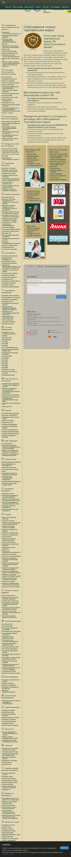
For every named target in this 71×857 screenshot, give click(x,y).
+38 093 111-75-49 (33, 234)
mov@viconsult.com (35, 200)
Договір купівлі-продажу (10, 725)
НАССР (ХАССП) (7, 338)
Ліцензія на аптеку (8, 521)
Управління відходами (9, 424)
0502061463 (33, 332)
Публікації (65, 7)
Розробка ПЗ (6, 789)
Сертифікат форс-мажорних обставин (11, 654)
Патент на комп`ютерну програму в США (10, 139)
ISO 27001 (5, 360)
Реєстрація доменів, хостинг (8, 773)
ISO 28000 (5, 368)
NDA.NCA (5, 156)
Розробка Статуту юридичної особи (8, 637)
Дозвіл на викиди (8, 420)
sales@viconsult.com (59, 9)
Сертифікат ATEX (7, 301)
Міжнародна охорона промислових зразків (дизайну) (9, 128)
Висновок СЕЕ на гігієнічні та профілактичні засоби (10, 212)
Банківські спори (7, 829)
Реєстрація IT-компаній (9, 148)
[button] (58, 187)
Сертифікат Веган (8, 285)
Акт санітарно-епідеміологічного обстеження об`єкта (9, 812)
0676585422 (33, 330)
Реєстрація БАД (7, 443)
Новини (38, 7)
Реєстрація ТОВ (7, 624)
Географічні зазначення (58, 161)
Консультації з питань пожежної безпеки (9, 807)
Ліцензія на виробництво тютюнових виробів (10, 568)
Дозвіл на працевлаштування (8, 691)
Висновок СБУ (6, 233)
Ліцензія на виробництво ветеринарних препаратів (10, 584)
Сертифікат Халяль (8, 275)
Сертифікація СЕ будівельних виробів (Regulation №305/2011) (9, 308)
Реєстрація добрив (8, 227)
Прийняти (64, 848)
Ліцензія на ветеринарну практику (10, 544)
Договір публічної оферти (58, 179)
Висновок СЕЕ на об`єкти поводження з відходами (10, 216)
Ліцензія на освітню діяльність (8, 548)
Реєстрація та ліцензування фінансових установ (11, 658)
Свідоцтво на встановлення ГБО (11, 403)
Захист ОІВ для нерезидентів (7, 100)
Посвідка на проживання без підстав (10, 687)
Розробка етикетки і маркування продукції (9, 189)
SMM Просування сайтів (10, 782)
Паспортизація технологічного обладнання (7, 478)
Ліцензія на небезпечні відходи (10, 530)
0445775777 (53, 330)
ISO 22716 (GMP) (7, 356)
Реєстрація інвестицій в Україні (10, 651)
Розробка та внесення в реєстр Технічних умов (10, 170)
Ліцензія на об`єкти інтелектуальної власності (11, 55)
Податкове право (7, 832)
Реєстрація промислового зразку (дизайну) (10, 87)
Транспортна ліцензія (9, 554)
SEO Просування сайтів (9, 780)
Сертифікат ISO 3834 (8, 322)
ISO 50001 (5, 362)
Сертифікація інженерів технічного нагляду (10, 749)
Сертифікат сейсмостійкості (11, 281)
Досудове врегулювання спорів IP (10, 36)
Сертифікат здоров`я (9, 283)
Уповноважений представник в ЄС (8, 317)
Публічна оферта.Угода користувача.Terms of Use (10, 151)
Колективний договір (9, 721)
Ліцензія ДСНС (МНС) (9, 542)
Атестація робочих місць (10, 469)
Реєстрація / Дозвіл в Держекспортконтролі (9, 616)
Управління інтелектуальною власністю (11, 33)
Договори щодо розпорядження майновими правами (9, 40)
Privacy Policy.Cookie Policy (10, 154)
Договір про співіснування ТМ (11, 59)
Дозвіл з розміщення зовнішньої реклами (9, 786)
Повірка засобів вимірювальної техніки (10, 737)
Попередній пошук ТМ (9, 79)
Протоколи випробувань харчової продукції (10, 496)
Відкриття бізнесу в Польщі (11, 673)
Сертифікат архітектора (10, 752)
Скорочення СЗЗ (7, 422)
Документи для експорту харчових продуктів (10, 598)
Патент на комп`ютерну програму (10, 90)
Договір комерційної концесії (9, 714)
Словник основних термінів (56, 171)
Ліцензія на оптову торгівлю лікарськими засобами (11, 523)
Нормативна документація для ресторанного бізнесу (11, 179)
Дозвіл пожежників (8, 805)
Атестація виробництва (10, 347)
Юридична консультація (10, 838)
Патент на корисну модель (11, 83)
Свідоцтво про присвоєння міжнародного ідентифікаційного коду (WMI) (10, 399)
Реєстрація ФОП (7, 626)
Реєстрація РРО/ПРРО (9, 671)
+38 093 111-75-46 (33, 163)
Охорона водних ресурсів (10, 431)
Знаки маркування (56, 174)
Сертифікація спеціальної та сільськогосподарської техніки (10, 385)
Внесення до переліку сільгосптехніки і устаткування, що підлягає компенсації (11, 391)
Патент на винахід (8, 81)
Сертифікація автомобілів (10, 395)
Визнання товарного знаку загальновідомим (59, 156)
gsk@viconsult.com (34, 235)
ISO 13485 (5, 343)
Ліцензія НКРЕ (6, 536)
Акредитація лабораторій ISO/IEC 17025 (10, 350)
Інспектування (7, 762)
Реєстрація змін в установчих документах (10, 640)
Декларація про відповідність (7, 258)
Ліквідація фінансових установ (9, 661)
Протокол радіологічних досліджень (10, 509)
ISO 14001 (5, 341)
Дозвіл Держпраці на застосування (9, 464)
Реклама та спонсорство (58, 175)
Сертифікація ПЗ (7, 279)
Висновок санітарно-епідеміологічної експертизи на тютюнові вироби (10, 201)
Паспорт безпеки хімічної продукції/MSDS (10, 186)
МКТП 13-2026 (54, 152)
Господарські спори (8, 825)
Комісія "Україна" (8, 113)
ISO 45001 (5, 345)
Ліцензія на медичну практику (9, 518)
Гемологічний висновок (10, 245)
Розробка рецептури (8, 173)
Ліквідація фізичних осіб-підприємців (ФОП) (10, 665)
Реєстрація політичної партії (11, 631)
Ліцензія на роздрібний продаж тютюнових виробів (11, 572)
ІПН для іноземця (8, 683)
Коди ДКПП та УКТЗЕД (9, 222)
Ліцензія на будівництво (10, 533)
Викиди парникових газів (10, 433)
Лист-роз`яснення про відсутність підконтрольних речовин (11, 612)
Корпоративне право (9, 831)
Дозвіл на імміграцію (9, 685)
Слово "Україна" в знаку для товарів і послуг (58, 163)
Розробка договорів (8, 710)
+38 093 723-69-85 (33, 199)
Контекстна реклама (9, 778)
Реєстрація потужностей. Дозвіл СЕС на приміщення (11, 799)
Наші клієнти (29, 7)
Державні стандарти (9, 168)
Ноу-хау (4, 44)
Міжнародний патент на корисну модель (10, 135)
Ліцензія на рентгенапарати (11, 556)
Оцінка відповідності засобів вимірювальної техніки (9, 733)
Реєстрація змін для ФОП (10, 647)
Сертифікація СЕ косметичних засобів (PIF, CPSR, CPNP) (10, 313)
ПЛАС (4, 471)
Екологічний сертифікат (10, 273)
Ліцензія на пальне (8, 581)
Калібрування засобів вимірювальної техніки (10, 740)
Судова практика (7, 836)
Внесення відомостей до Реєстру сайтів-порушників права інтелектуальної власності (11, 64)
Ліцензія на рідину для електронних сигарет (9, 578)
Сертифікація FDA (8, 323)
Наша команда (18, 7)
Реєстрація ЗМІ (7, 95)
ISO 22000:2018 (6, 339)
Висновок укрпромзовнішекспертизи (11, 242)
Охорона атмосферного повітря (10, 427)
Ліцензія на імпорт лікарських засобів (8, 526)
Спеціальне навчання (9, 467)
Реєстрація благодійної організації (9, 634)
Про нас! (8, 7)
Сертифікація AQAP (8, 375)
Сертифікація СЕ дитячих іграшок (10, 304)
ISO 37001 (5, 364)
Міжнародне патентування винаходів (11, 124)
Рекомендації (55, 7)
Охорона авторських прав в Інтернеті (11, 105)
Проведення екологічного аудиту (10, 417)
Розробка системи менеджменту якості (9, 333)
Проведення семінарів (9, 760)
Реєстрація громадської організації (10, 628)
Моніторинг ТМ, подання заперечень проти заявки (10, 46)
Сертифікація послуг (9, 261)
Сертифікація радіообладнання (8, 224)
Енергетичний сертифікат (10, 287)
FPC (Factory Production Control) (9, 372)
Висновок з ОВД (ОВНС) (9, 415)
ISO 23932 (5, 366)
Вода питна (54, 166)
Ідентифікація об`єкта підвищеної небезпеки (9, 473)
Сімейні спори (6, 827)
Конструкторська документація (7, 182)
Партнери (45, 7)
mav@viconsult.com (35, 165)
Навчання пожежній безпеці (9, 757)
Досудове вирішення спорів (11, 834)
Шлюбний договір (8, 712)
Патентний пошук (8, 85)
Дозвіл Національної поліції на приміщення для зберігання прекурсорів (11, 817)
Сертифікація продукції (10, 256)
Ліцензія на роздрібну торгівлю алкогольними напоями (10, 559)
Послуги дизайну (7, 784)
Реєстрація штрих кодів (10, 97)
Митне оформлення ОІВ (10, 53)
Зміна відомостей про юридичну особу (9, 644)
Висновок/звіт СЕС (8, 197)
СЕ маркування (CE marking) (11, 297)
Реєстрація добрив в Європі (11, 229)
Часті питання (54, 177)
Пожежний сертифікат (9, 263)
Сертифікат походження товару (10, 270)
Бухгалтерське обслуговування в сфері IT (10, 158)
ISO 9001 (4, 336)
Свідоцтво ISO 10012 (8, 369)
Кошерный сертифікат (9, 277)
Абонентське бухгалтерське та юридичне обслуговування (11, 702)
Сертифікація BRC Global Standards (10, 353)
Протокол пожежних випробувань (9, 506)
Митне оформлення (8, 595)
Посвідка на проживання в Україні (11, 680)
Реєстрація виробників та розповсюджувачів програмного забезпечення (11, 109)
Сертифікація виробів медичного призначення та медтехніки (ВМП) (11, 447)
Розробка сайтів (7, 776)
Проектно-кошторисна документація (9, 802)
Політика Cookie (8, 854)
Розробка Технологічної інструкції (10, 176)
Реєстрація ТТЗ (7, 406)
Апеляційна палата (8, 102)
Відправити (61, 297)
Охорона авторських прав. (10, 93)
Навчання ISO (6, 764)
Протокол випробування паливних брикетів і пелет (11, 503)
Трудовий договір (8, 723)
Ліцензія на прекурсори (10, 535)
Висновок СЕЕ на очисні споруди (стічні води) (10, 219)
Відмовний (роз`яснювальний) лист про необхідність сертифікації (11, 266)
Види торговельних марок (58, 154)
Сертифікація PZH (8, 247)
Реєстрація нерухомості (10, 649)
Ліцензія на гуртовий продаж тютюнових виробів (11, 575)
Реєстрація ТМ (6, 77)
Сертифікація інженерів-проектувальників (10, 754)
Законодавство (55, 168)
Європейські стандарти (9, 299)
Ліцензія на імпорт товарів (11, 587)
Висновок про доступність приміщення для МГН (10, 454)
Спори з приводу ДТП (9, 840)
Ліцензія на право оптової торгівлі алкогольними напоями (10, 564)
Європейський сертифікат (10, 295)
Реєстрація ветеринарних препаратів (10, 235)
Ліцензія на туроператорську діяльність (11, 551)
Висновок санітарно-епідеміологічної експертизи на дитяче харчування (9, 208)
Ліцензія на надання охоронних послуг (9, 539)
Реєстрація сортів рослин (10, 231)
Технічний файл (7, 320)
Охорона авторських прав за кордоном (10, 132)
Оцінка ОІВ (5, 49)
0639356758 (47, 12)
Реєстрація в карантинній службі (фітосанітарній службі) (10, 604)
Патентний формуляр (9, 51)
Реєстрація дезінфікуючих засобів (11, 239)
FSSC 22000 (5, 358)
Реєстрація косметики (9, 249)
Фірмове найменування (58, 159)
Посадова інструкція (9, 719)
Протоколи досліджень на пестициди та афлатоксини (11, 499)
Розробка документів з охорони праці (9, 484)
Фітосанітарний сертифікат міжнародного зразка (11, 608)
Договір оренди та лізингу (10, 717)
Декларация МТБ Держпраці (11, 481)
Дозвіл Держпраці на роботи (11, 462)
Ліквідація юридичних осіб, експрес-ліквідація (11, 668)
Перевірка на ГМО (8, 493)
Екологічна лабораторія (10, 429)
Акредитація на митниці (10, 601)
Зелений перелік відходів (10, 413)
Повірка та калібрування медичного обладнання (10, 451)
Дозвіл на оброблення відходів (9, 436)
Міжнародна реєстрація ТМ (11, 121)
